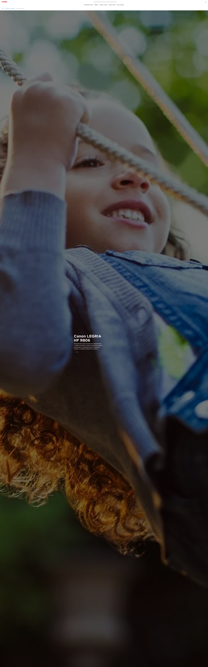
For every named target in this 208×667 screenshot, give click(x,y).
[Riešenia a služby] (115, 4)
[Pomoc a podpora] (124, 4)
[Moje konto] (205, 2)
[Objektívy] (98, 4)
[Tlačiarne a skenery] (107, 4)
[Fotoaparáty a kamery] (93, 4)
